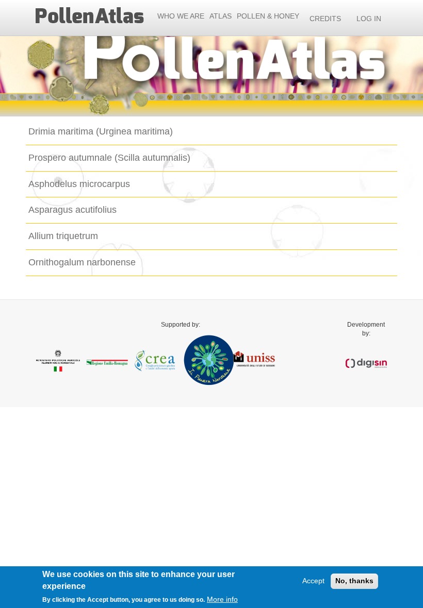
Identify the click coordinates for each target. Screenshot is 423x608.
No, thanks (354, 581)
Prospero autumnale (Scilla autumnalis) (109, 158)
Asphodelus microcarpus (79, 184)
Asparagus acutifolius (72, 210)
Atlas (220, 16)
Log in (368, 18)
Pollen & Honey (268, 16)
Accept (313, 581)
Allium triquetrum (63, 236)
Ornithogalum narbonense (82, 262)
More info (222, 599)
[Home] (93, 16)
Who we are (180, 16)
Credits (325, 18)
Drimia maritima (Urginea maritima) (100, 131)
